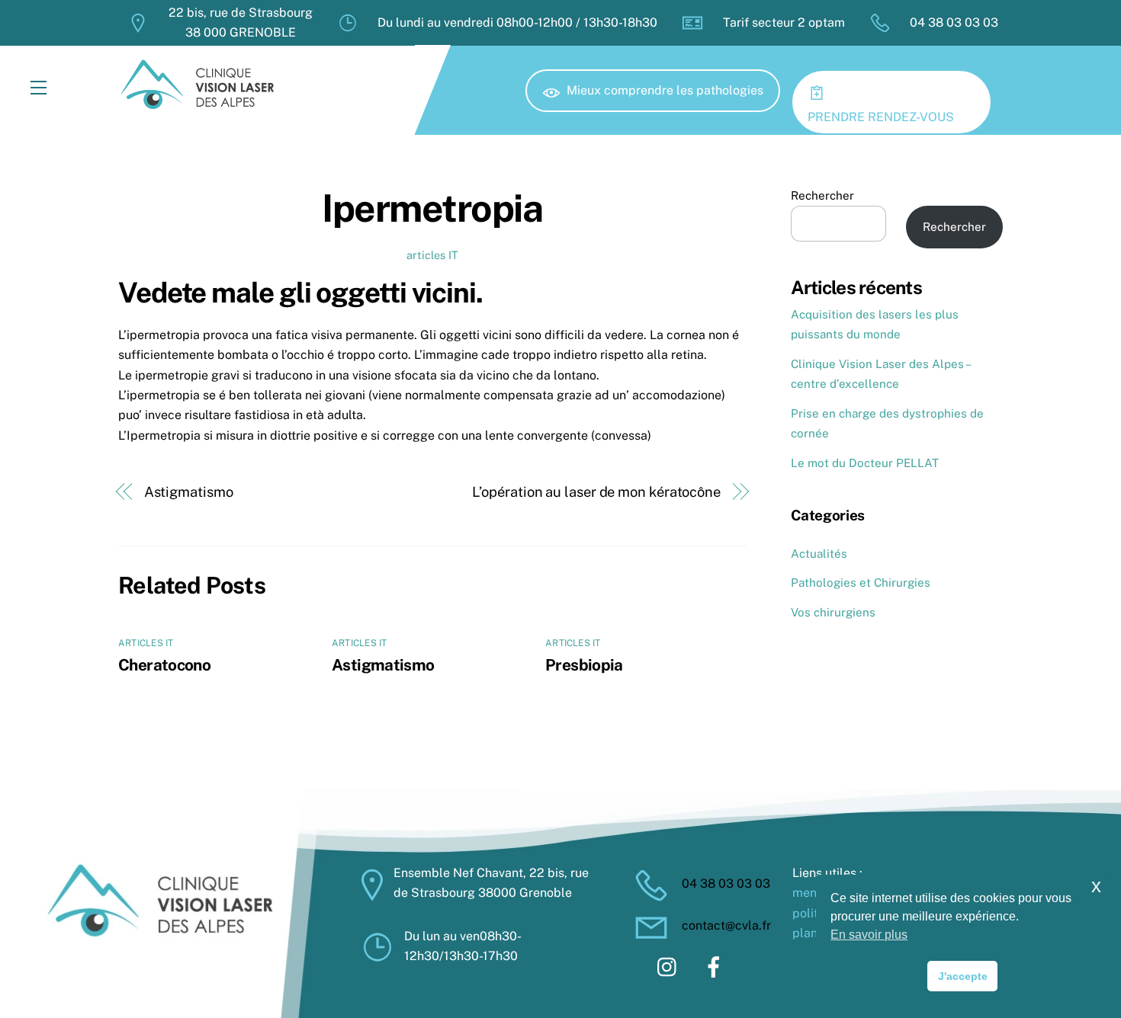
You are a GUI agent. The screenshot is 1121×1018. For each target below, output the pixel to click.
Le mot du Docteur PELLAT (865, 462)
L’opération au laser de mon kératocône (596, 492)
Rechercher (822, 195)
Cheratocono (164, 664)
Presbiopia (584, 664)
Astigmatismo (188, 492)
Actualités (819, 553)
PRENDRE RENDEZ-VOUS (881, 117)
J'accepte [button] (963, 976)
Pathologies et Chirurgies (860, 582)
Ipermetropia (432, 208)
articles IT (432, 254)
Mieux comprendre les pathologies (665, 90)
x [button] (1096, 886)
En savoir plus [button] (868, 934)
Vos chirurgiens (833, 612)
